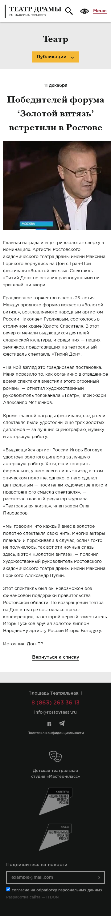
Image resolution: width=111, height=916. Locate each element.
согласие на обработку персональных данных (57, 890)
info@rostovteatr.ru (55, 712)
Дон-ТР (35, 644)
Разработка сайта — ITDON (32, 897)
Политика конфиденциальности (55, 733)
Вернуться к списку (55, 657)
